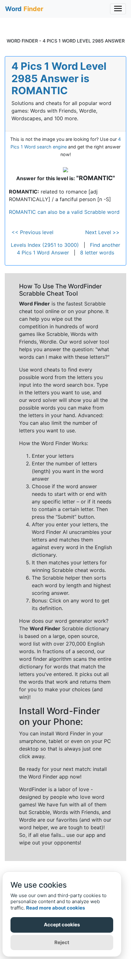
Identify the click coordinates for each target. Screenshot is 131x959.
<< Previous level (32, 232)
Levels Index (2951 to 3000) (45, 245)
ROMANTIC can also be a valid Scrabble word (64, 212)
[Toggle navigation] (118, 8)
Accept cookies (62, 925)
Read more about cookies (55, 908)
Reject (61, 942)
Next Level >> (102, 232)
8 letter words (97, 252)
